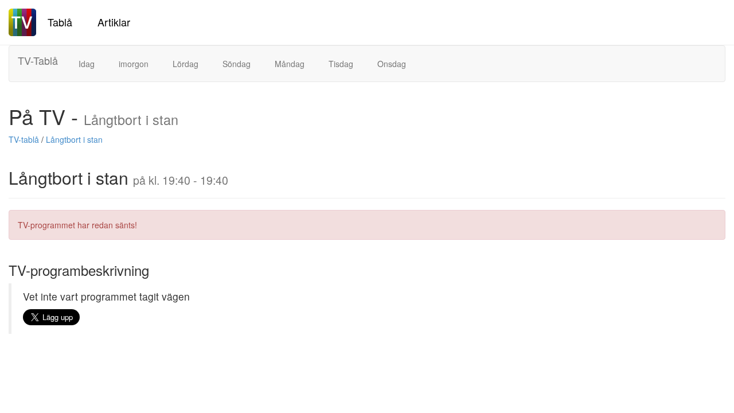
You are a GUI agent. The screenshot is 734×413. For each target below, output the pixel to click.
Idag (87, 63)
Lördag (185, 63)
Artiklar (113, 21)
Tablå (60, 21)
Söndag (236, 63)
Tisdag (341, 63)
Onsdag (391, 63)
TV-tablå (24, 139)
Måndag (289, 63)
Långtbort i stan (74, 139)
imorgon (134, 63)
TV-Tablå (38, 60)
